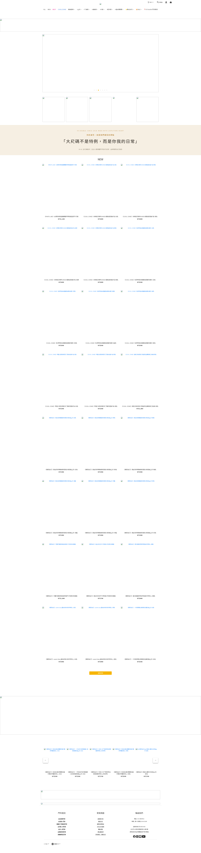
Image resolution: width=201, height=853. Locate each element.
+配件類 (109, 9)
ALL (44, 9)
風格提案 (70, 9)
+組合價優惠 (118, 9)
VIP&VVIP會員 (100, 826)
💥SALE (138, 9)
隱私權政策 (100, 832)
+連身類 (94, 9)
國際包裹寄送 (100, 824)
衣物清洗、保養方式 (100, 834)
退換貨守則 (100, 819)
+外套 (101, 9)
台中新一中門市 (62, 826)
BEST (54, 9)
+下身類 (86, 9)
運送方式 (100, 821)
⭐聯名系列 (129, 9)
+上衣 (78, 9)
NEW (49, 9)
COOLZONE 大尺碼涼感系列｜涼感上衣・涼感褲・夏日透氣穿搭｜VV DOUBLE (62, 9)
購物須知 (100, 829)
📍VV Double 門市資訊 (151, 9)
